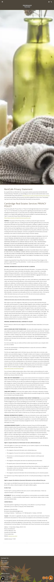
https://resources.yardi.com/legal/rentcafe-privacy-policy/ (36, 195)
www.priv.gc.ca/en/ (12, 536)
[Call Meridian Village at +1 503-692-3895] (51, 2)
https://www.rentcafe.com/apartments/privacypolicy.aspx (17, 218)
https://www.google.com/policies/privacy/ (13, 368)
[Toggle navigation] (2, 2)
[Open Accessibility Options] (3, 579)
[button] (49, 2)
